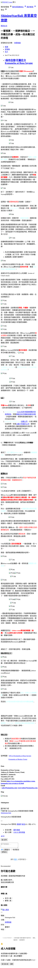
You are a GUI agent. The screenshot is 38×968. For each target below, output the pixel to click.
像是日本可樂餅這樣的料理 (26, 414)
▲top (2, 836)
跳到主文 (4, 26)
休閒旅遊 (17, 43)
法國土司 (24, 421)
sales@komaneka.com (9, 788)
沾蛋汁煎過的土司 (22, 424)
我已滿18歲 (5, 964)
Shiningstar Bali (6, 813)
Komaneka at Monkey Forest (18, 759)
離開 (11, 964)
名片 (6, 52)
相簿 (6, 47)
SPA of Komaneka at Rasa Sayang (20, 756)
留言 (23, 824)
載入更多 (4, 840)
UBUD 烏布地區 (19, 832)
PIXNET (9, 938)
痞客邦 (19, 824)
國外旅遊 (16, 830)
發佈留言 (4, 852)
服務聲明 (22, 940)
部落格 (7, 49)
